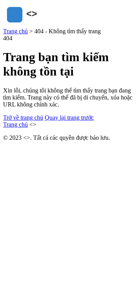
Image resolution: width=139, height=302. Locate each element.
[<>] (41, 24)
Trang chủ (15, 31)
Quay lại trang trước (69, 117)
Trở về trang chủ (23, 117)
